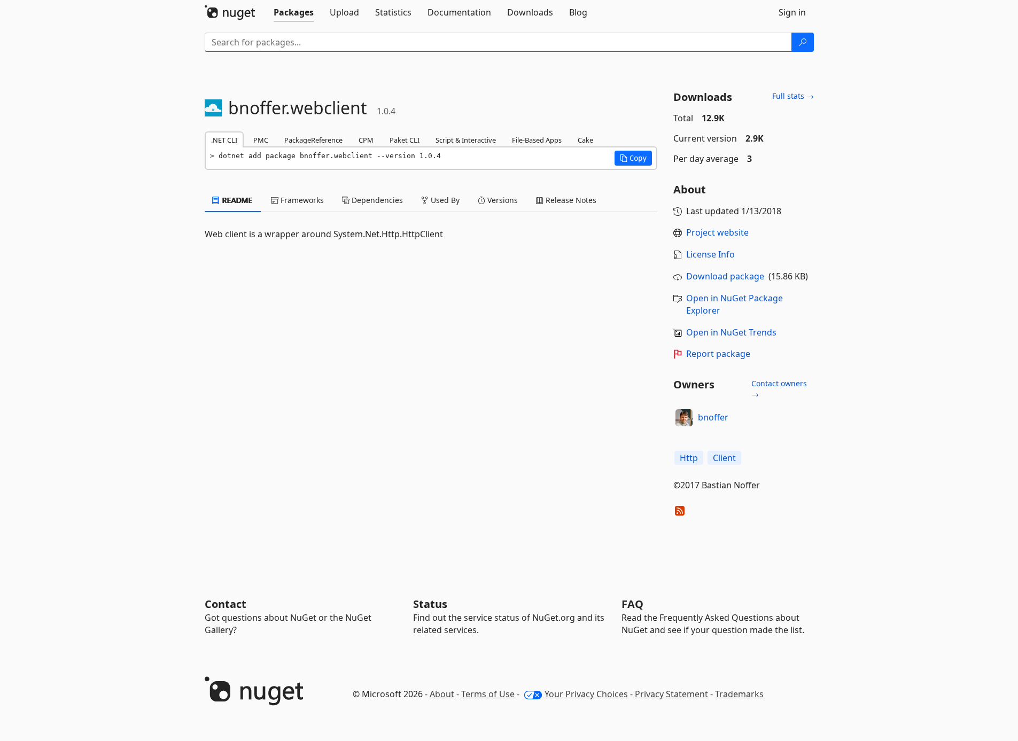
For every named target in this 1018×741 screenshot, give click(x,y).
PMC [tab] (260, 140)
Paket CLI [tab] (404, 140)
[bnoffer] (684, 417)
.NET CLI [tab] (224, 140)
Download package (725, 276)
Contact (225, 604)
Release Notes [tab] (569, 200)
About (442, 694)
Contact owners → (779, 388)
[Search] (802, 42)
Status (430, 604)
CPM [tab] (366, 140)
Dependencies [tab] (376, 200)
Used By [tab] (444, 200)
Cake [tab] (585, 140)
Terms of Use (488, 694)
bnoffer (713, 417)
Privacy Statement (671, 694)
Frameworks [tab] (301, 200)
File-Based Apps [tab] (537, 140)
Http (689, 458)
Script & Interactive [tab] (466, 140)
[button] (633, 158)
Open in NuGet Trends (731, 332)
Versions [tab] (501, 200)
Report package (718, 354)
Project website (717, 232)
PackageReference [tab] (313, 140)
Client (724, 458)
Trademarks (739, 694)
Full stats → (793, 96)
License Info (710, 254)
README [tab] (236, 200)
